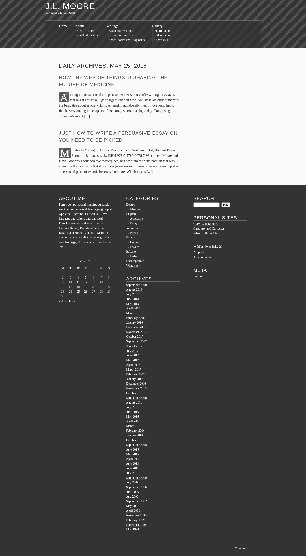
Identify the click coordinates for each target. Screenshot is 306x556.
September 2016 (136, 397)
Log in (197, 276)
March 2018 (133, 313)
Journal (134, 228)
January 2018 (134, 322)
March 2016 (133, 426)
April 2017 (133, 365)
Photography (162, 30)
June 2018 (132, 299)
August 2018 (134, 289)
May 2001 (132, 506)
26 (85, 291)
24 (70, 291)
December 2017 (136, 327)
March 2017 (133, 369)
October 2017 (134, 336)
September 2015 (136, 445)
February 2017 (135, 374)
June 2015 (132, 449)
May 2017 (132, 360)
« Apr (62, 301)
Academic (136, 218)
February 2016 (135, 430)
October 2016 (134, 393)
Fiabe (133, 256)
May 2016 (132, 416)
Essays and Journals (121, 35)
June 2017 (132, 355)
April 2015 (133, 459)
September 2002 (136, 501)
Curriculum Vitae (88, 35)
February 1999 (135, 520)
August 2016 (134, 402)
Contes (134, 242)
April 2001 (133, 510)
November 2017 (136, 332)
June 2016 (132, 412)
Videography (162, 35)
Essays (134, 223)
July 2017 (132, 350)
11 (78, 282)
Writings (112, 26)
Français (131, 237)
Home (63, 26)
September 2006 (136, 487)
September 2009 (136, 477)
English (131, 214)
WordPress (241, 548)
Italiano (131, 251)
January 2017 (134, 379)
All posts (199, 252)
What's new (133, 265)
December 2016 (136, 383)
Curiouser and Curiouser (208, 228)
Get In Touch (85, 30)
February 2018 (135, 318)
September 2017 (136, 341)
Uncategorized (135, 261)
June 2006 (132, 492)
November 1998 (136, 524)
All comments (202, 257)
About (79, 26)
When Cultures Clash (206, 233)
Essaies (134, 247)
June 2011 (132, 468)
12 (85, 282)
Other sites (161, 40)
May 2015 (132, 454)
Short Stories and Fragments (127, 40)
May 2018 (132, 303)
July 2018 (132, 294)
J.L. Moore (70, 6)
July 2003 (132, 496)
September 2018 (136, 285)
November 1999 (136, 515)
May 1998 (132, 529)
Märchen (135, 209)
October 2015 (134, 440)
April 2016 (133, 421)
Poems (134, 232)
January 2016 (134, 435)
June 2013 (132, 463)
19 (85, 287)
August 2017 (134, 346)
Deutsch (131, 204)
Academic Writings (121, 30)
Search (203, 198)
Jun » (72, 301)
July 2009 (132, 482)
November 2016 (136, 388)
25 (78, 291)
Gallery (157, 26)
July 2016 (132, 407)
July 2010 (132, 473)
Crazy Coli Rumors (205, 223)
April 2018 (133, 308)
